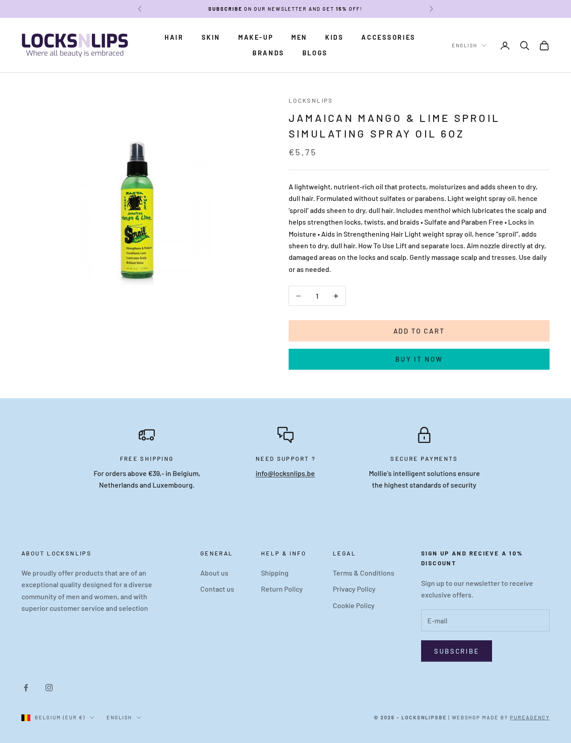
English (464, 45)
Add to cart (419, 331)
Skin (211, 37)
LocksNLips (311, 100)
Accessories (388, 37)
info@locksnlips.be (285, 473)
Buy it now (419, 359)
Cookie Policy (354, 605)
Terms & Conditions (363, 572)
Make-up (255, 37)
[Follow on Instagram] (49, 687)
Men (299, 37)
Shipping (275, 572)
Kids (334, 37)
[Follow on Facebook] (25, 687)
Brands (268, 53)
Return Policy (282, 588)
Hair (174, 37)
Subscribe (456, 651)
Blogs (315, 53)
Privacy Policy (354, 588)
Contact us (217, 588)
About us (214, 572)
